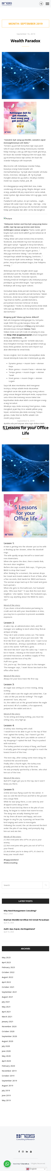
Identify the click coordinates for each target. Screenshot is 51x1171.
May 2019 (6, 1100)
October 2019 (8, 1075)
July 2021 (6, 1002)
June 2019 (6, 1095)
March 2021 (7, 1016)
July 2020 (6, 1046)
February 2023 (8, 967)
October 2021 (8, 987)
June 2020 (6, 1051)
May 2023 (6, 957)
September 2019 (9, 1080)
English (33, 1169)
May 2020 (6, 1056)
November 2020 (9, 1026)
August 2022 (7, 977)
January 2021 (7, 1021)
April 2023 (6, 962)
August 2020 (7, 1041)
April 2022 (6, 982)
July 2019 (6, 1090)
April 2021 (6, 1011)
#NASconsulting (10, 862)
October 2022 (8, 972)
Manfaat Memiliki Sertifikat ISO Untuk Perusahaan (26, 919)
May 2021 (6, 1006)
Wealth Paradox (25, 40)
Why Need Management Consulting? (20, 910)
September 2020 (9, 1036)
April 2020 (6, 1061)
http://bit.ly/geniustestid (19, 335)
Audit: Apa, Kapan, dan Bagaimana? (19, 929)
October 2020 (8, 1031)
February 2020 (8, 1066)
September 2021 (9, 992)
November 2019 (9, 1071)
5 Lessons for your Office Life (25, 430)
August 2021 (7, 997)
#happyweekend (11, 860)
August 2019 (7, 1085)
